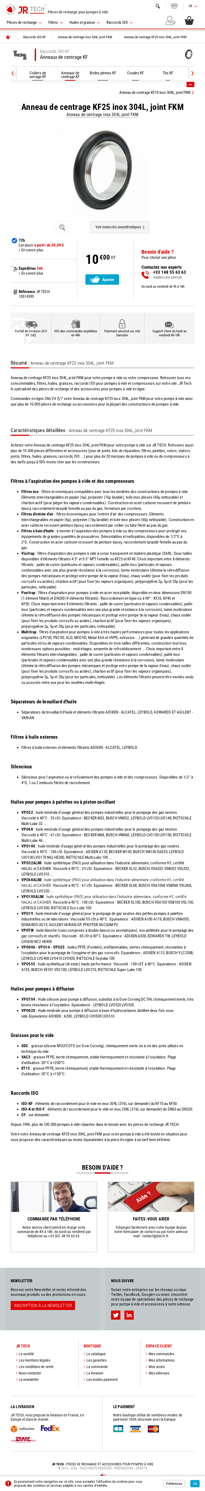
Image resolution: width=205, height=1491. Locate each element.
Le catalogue (96, 1354)
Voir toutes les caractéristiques (118, 227)
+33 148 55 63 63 (174, 6)
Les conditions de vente (36, 1367)
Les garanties (96, 1360)
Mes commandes (161, 1354)
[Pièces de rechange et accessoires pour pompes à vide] (26, 9)
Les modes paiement (102, 1379)
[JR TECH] (8, 37)
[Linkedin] (129, 1315)
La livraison (94, 1373)
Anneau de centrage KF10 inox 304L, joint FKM (154, 92)
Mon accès (157, 1367)
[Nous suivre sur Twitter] (115, 1315)
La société (26, 1354)
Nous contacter (30, 1373)
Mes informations (162, 1360)
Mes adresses (159, 1373)
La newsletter (29, 1379)
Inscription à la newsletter (43, 1305)
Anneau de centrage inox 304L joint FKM (102, 114)
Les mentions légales (34, 1360)
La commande (97, 1367)
